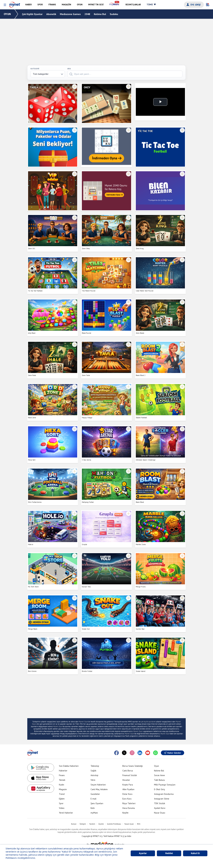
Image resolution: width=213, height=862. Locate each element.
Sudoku (114, 14)
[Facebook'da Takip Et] (116, 752)
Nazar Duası (159, 812)
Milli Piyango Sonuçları (164, 784)
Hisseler (126, 780)
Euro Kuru (126, 798)
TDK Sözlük (159, 803)
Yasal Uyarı (129, 824)
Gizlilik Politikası (114, 824)
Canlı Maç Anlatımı (99, 789)
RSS (138, 824)
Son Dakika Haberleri (69, 766)
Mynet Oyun (83, 722)
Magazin (63, 789)
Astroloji (94, 775)
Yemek (62, 780)
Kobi (93, 808)
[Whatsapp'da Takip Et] (155, 752)
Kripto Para (127, 784)
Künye (73, 824)
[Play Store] (40, 768)
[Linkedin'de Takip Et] (140, 752)
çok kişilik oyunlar (147, 722)
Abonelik (51, 14)
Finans (62, 775)
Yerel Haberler (66, 812)
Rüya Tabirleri (129, 803)
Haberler (63, 770)
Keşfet (125, 812)
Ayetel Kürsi (159, 808)
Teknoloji (95, 766)
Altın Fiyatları (128, 789)
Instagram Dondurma (164, 794)
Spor (61, 803)
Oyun (156, 766)
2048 (87, 14)
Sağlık (93, 770)
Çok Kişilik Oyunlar (32, 14)
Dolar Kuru (127, 794)
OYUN (7, 14)
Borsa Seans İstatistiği (132, 766)
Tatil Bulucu (159, 780)
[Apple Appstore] (40, 778)
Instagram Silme (161, 798)
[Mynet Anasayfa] (14, 4)
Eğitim (62, 798)
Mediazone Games (70, 14)
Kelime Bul (100, 14)
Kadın (61, 784)
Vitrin (93, 780)
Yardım (92, 824)
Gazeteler (95, 794)
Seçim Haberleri (98, 784)
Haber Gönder (174, 752)
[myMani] (114, 4)
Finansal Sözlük (129, 775)
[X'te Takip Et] (124, 752)
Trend (62, 794)
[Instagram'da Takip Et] (132, 752)
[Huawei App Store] (40, 788)
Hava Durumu (128, 808)
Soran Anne (159, 775)
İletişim (83, 824)
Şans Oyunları (97, 803)
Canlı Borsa (127, 770)
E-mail (93, 798)
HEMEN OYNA (52, 105)
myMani (94, 812)
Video (61, 808)
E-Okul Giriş (159, 789)
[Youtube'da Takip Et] (147, 752)
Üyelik (101, 824)
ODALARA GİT (52, 115)
